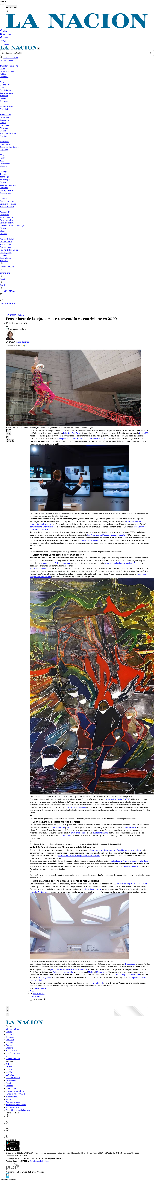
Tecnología (4, 177)
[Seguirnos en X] (7, 1123)
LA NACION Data (7, 71)
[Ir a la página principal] (77, 27)
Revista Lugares (6, 244)
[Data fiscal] (7, 1177)
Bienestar (4, 128)
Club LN (6, 41)
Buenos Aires (5, 114)
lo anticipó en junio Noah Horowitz (132, 884)
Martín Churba (66, 835)
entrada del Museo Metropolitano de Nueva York (79, 855)
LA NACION (11, 315)
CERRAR (3, 1)
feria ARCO (143, 433)
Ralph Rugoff (97, 983)
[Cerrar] (38, 48)
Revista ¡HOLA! (6, 242)
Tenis (2, 160)
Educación (4, 120)
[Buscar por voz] (150, 53)
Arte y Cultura (38, 993)
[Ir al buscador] (8, 11)
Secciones (7, 34)
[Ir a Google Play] (13, 1145)
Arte (32, 991)
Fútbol (2, 155)
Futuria (3, 82)
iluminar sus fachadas (88, 540)
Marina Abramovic (108, 850)
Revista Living (5, 247)
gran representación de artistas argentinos (68, 969)
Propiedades (5, 90)
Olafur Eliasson (58, 827)
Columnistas (5, 144)
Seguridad (4, 117)
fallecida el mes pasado (63, 972)
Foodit (5, 38)
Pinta (32, 892)
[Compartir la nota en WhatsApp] (10, 433)
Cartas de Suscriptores (9, 147)
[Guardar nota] (7, 430)
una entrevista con (117, 799)
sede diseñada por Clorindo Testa (125, 975)
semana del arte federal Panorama (55, 563)
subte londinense (100, 833)
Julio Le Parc (136, 850)
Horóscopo (5, 179)
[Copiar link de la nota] (7, 437)
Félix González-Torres (72, 433)
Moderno (100, 972)
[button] (77, 175)
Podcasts (4, 187)
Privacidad (44, 1161)
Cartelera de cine (7, 201)
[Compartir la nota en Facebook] (7, 440)
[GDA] (12, 1169)
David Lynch (95, 850)
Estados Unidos (6, 106)
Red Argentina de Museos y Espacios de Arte (106, 535)
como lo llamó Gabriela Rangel (43, 527)
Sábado (3, 228)
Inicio (5, 31)
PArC (37, 892)
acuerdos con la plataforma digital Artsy (121, 563)
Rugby (2, 158)
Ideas (2, 231)
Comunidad (5, 125)
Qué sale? (4, 198)
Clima (2, 68)
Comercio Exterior (7, 93)
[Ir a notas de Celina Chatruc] (78, 335)
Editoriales (4, 141)
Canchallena (5, 163)
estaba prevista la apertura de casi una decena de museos (81, 438)
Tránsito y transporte (9, 66)
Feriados (3, 182)
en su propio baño (78, 833)
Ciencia (3, 131)
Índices (3, 98)
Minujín (70, 827)
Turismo (3, 174)
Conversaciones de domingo (12, 225)
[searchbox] (76, 53)
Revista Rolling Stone (9, 250)
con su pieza (76, 807)
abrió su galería (44, 977)
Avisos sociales (6, 220)
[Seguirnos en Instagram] (7, 1130)
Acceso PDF (5, 212)
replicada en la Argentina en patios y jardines (129, 861)
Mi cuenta (7, 44)
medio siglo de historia (91, 889)
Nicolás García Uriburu (132, 866)
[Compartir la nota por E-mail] (12, 440)
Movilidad (4, 95)
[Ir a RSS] (7, 1137)
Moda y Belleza (6, 190)
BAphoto (45, 892)
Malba (90, 972)
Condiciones (35, 1161)
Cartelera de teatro (8, 204)
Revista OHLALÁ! (7, 239)
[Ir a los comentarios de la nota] (10, 430)
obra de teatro (130, 827)
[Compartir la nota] (7, 433)
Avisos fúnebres (7, 217)
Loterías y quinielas (8, 185)
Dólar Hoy (4, 85)
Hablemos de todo (8, 133)
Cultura (3, 122)
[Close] (7, 1007)
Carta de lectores (7, 223)
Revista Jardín (5, 252)
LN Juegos (4, 171)
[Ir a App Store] (13, 1150)
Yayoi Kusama (123, 850)
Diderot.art (130, 964)
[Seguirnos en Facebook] (7, 1116)
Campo (3, 87)
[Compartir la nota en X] (10, 440)
